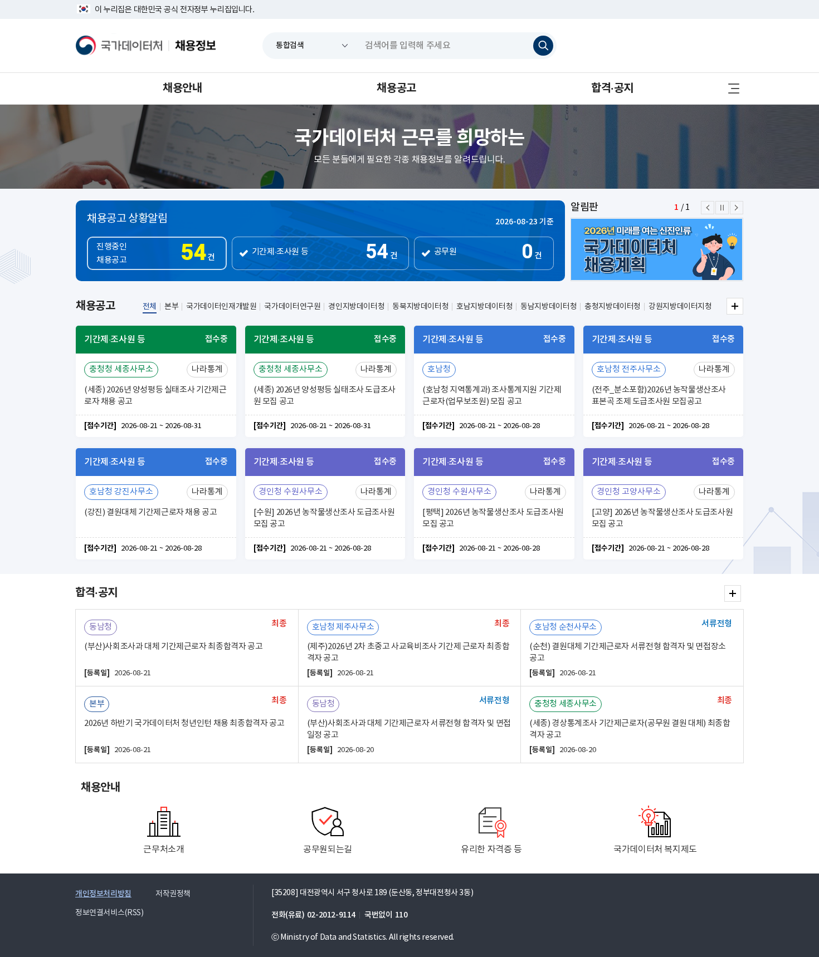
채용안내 (182, 88)
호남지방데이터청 (484, 306)
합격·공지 (612, 88)
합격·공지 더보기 (732, 593)
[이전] (707, 207)
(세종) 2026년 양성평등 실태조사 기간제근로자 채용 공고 (155, 395)
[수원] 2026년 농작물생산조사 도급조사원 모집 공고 (324, 518)
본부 (171, 306)
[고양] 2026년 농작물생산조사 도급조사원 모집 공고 (662, 518)
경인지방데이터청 (356, 306)
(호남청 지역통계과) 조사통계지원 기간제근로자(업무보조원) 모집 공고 (492, 395)
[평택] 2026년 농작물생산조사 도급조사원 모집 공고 (493, 518)
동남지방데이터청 (548, 306)
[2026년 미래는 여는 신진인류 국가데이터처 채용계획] (657, 249)
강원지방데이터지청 (680, 306)
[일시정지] (722, 207)
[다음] (736, 207)
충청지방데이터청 (612, 306)
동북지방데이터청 (420, 306)
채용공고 (396, 88)
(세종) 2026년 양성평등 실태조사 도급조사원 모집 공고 (325, 395)
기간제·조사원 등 (280, 252)
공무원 (445, 252)
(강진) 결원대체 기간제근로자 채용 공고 (150, 512)
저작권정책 (173, 894)
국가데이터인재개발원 (221, 306)
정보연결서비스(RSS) (109, 913)
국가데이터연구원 (292, 306)
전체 (150, 306)
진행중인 (155, 254)
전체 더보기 (735, 306)
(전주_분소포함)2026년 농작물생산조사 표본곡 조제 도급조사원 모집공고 (659, 395)
